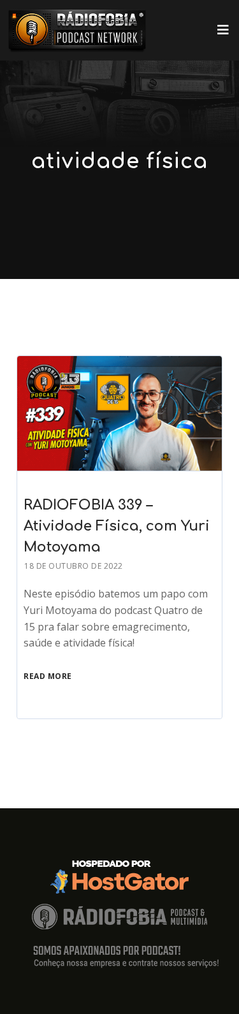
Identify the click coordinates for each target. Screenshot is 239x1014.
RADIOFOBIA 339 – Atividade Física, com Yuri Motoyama (117, 526)
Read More (48, 676)
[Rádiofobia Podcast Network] (77, 30)
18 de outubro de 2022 (73, 566)
